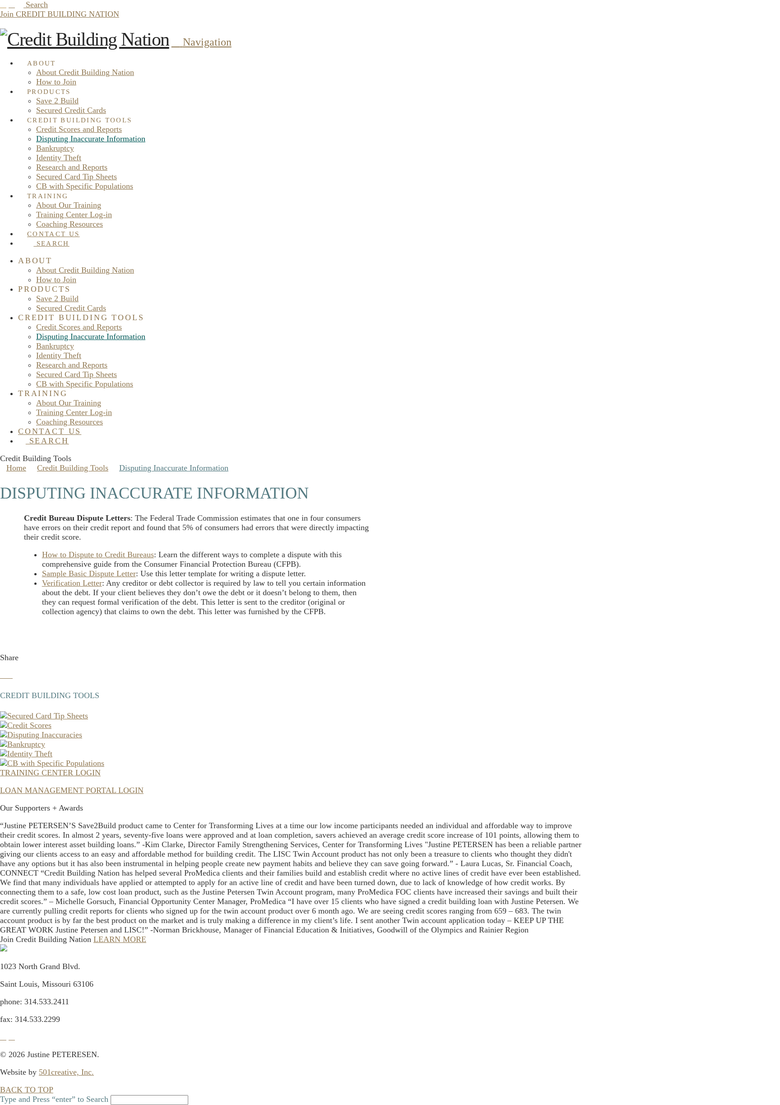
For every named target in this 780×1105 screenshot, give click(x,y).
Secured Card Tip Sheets (47, 715)
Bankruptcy (26, 744)
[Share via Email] (16, 675)
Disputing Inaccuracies (44, 734)
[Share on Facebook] (3, 675)
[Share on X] (9, 675)
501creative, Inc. (66, 1072)
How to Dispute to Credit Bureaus (98, 554)
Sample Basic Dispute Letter (89, 573)
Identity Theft (29, 753)
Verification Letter (72, 582)
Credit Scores (29, 725)
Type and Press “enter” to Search (54, 1099)
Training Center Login (50, 772)
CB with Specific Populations (55, 763)
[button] (202, 42)
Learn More (119, 939)
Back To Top (26, 1089)
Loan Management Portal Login (72, 790)
